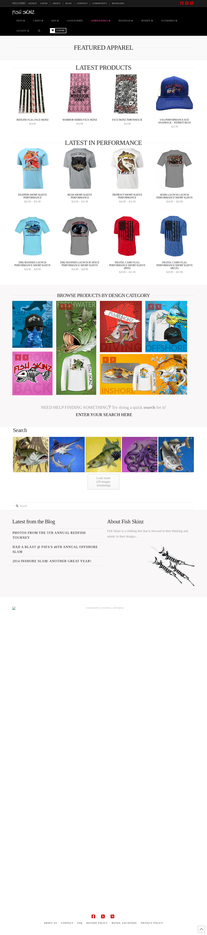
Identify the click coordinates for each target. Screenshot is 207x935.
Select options (33, 183)
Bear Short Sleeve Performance (80, 196)
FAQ (79, 923)
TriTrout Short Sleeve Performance (127, 196)
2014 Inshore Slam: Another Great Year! (52, 561)
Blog (68, 3)
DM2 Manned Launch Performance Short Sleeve (32, 264)
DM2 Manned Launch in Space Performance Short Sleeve (79, 264)
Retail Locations (124, 923)
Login (44, 3)
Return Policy (97, 923)
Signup (32, 3)
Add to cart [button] (34, 108)
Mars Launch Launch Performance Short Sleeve (174, 196)
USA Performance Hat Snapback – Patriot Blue (174, 121)
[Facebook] (182, 3)
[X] (187, 3)
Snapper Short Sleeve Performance (32, 196)
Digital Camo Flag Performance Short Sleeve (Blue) (174, 265)
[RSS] (192, 3)
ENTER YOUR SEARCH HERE (103, 414)
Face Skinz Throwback (127, 119)
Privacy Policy (152, 923)
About (56, 3)
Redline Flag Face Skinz (33, 119)
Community (100, 3)
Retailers (118, 3)
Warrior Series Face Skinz (79, 119)
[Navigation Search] (39, 31)
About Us (50, 923)
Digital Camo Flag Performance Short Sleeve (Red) (127, 265)
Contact (82, 3)
